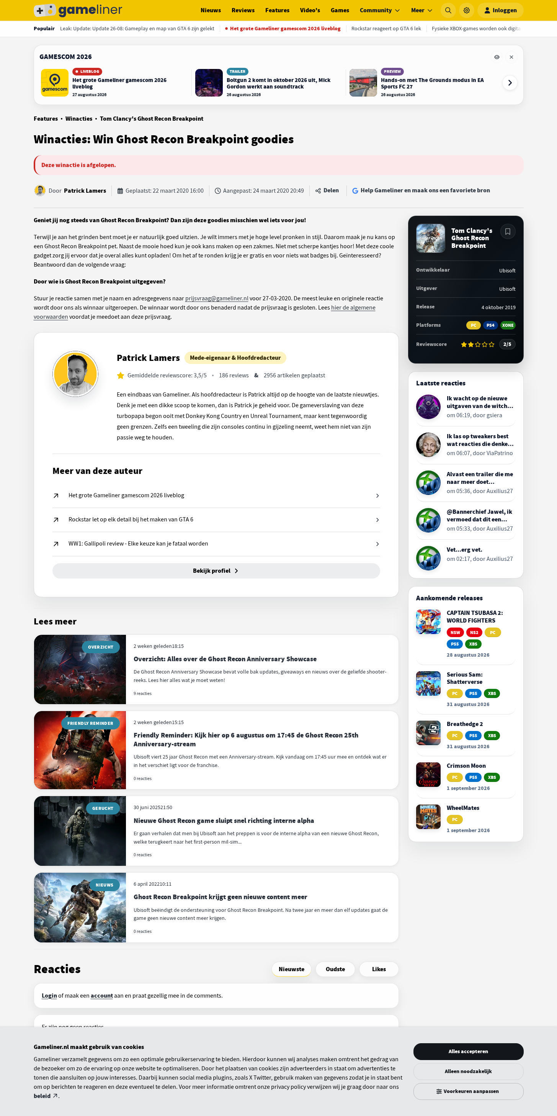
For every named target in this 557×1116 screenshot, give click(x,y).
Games (340, 10)
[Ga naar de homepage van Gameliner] (78, 10)
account (102, 995)
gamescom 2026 (65, 56)
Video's (310, 10)
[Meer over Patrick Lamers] (75, 374)
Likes (379, 969)
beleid (42, 1096)
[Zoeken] (448, 10)
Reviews (243, 10)
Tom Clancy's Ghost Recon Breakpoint (151, 119)
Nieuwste (291, 969)
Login (49, 995)
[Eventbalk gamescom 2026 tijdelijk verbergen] (497, 57)
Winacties (78, 119)
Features (277, 10)
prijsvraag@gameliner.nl (216, 298)
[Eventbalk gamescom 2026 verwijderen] (511, 57)
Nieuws (211, 10)
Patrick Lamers (85, 191)
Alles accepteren (468, 1051)
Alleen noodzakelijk (468, 1071)
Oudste (335, 969)
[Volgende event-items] (510, 82)
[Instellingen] (466, 10)
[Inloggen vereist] (508, 231)
